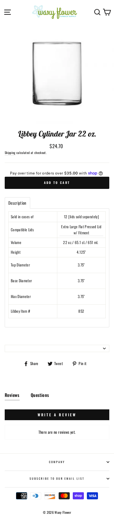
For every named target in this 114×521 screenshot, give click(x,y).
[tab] (17, 203)
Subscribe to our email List (57, 478)
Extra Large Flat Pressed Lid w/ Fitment (81, 229)
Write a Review (57, 414)
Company (57, 462)
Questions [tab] (40, 395)
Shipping (10, 152)
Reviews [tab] (12, 395)
